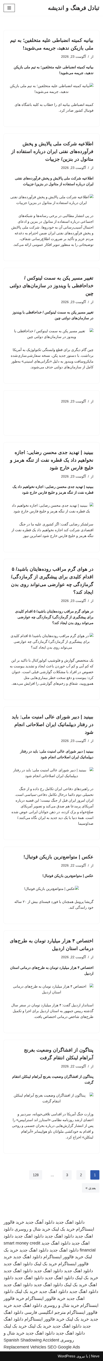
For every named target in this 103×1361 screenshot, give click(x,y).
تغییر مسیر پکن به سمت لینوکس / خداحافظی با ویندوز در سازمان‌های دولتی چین (51, 285)
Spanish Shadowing (23, 1340)
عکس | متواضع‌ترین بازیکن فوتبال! (58, 856)
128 (36, 1175)
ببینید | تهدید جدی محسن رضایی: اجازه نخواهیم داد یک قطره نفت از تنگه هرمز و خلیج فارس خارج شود (51, 460)
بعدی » (91, 1188)
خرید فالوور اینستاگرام (63, 1256)
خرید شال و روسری (32, 1229)
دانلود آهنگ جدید (39, 1222)
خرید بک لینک (63, 1229)
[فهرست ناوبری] (9, 8)
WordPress (66, 1356)
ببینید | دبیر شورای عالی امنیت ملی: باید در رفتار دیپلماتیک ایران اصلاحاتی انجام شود (52, 724)
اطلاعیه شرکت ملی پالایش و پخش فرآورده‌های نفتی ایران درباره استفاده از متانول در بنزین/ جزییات (52, 151)
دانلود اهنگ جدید (70, 1222)
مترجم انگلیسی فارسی (45, 1312)
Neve (95, 1356)
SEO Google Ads (63, 1347)
